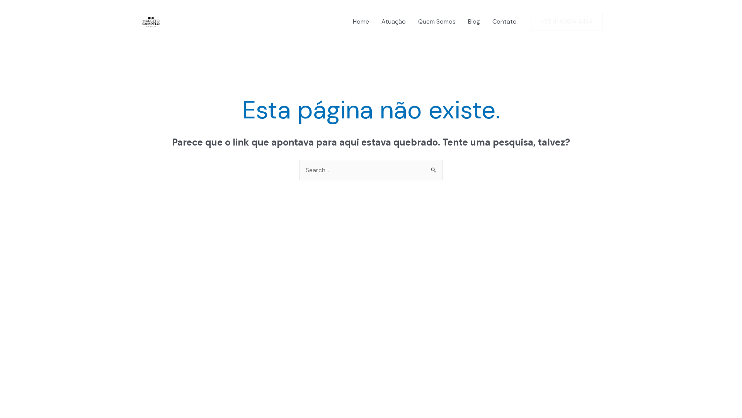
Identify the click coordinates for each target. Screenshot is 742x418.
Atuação (393, 21)
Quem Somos (437, 21)
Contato (504, 21)
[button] (567, 22)
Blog (474, 21)
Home (361, 21)
